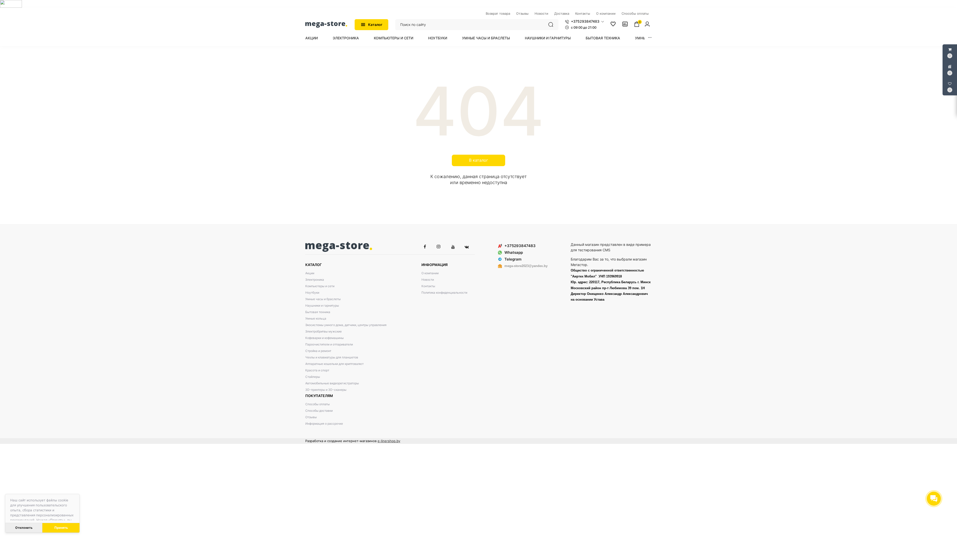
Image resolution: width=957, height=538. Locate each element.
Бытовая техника (603, 38)
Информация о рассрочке (324, 423)
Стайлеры (312, 377)
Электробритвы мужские (323, 331)
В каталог (478, 160)
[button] (584, 21)
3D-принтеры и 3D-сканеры (325, 390)
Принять (61, 528)
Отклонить (23, 528)
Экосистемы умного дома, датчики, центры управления (346, 325)
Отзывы (311, 417)
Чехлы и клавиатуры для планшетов (331, 357)
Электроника (346, 38)
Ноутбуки (437, 38)
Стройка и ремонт (318, 351)
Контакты (428, 286)
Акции (311, 38)
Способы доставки (319, 410)
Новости (427, 279)
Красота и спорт (317, 370)
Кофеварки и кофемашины (324, 338)
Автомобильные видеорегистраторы (332, 383)
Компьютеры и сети (393, 38)
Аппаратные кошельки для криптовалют (334, 364)
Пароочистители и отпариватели (329, 344)
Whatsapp (513, 252)
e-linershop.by (389, 441)
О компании (430, 273)
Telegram (512, 259)
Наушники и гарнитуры (548, 38)
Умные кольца (315, 318)
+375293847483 (520, 245)
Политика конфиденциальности (444, 292)
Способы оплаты (317, 404)
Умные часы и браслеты (486, 38)
